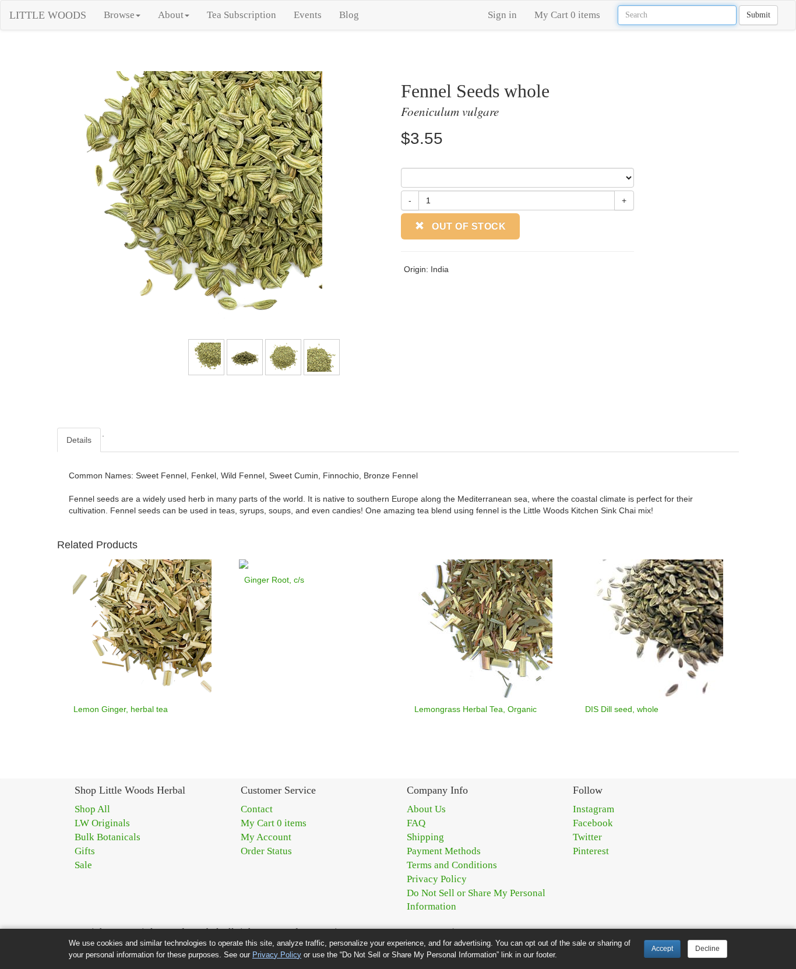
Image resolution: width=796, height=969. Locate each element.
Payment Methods (444, 851)
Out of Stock (467, 226)
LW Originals (102, 823)
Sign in (502, 14)
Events (308, 14)
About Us (426, 809)
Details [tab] (78, 440)
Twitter (587, 837)
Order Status (266, 851)
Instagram (593, 809)
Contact (257, 809)
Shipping (425, 837)
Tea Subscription (241, 14)
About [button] (171, 14)
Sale (83, 865)
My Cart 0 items (567, 14)
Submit (758, 14)
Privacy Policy (437, 879)
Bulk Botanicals (107, 837)
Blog (349, 14)
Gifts (85, 851)
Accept (662, 949)
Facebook (593, 823)
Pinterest (591, 851)
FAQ (416, 823)
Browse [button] (119, 14)
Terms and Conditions (452, 865)
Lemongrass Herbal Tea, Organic (475, 709)
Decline (707, 949)
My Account (266, 837)
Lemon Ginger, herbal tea (120, 709)
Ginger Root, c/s (274, 579)
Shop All (92, 809)
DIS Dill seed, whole (621, 709)
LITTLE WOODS (47, 15)
